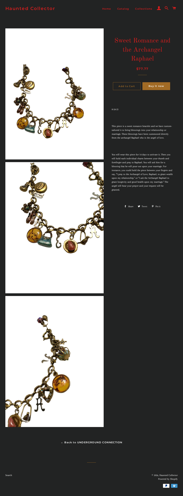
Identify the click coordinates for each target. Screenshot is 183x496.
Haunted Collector (30, 8)
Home (106, 8)
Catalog (123, 8)
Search (8, 475)
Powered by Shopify (168, 479)
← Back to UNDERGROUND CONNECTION (91, 442)
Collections (143, 8)
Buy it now (156, 86)
